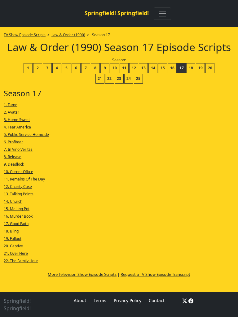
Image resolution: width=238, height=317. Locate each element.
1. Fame (10, 104)
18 (191, 68)
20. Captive (13, 246)
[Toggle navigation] (162, 13)
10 (114, 68)
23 (119, 78)
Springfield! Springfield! (117, 13)
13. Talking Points (18, 194)
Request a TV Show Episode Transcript (155, 274)
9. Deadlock (14, 164)
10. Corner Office (18, 171)
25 (138, 78)
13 (143, 68)
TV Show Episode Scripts (25, 34)
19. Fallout (12, 238)
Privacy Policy (127, 300)
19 (200, 68)
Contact (157, 300)
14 (153, 68)
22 (109, 78)
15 (163, 68)
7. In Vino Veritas (18, 149)
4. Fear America (17, 127)
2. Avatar (11, 112)
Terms (100, 300)
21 (100, 78)
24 (128, 78)
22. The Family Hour (21, 260)
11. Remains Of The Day (24, 179)
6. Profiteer (13, 142)
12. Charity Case (18, 186)
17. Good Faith (16, 223)
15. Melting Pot (16, 208)
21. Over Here (16, 253)
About (80, 300)
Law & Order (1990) (68, 34)
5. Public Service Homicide (26, 134)
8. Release (12, 156)
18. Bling (11, 231)
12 (134, 68)
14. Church (13, 201)
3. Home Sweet (17, 119)
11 (124, 68)
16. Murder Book (18, 216)
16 (172, 68)
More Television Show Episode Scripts (82, 274)
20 (210, 68)
